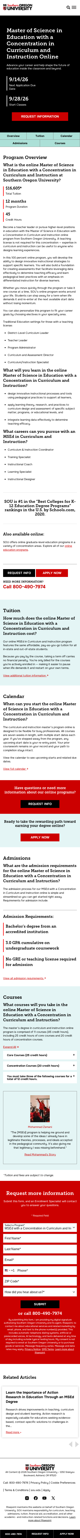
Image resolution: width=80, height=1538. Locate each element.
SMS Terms (48, 1349)
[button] (68, 7)
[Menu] (74, 7)
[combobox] (40, 1227)
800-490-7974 (29, 587)
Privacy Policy (39, 1482)
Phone (22, 1270)
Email (9, 1259)
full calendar (16, 769)
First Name (13, 1238)
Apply (46, 1490)
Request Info (19, 573)
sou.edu (36, 1490)
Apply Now (52, 573)
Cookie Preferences (63, 1482)
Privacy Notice (33, 1349)
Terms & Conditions (17, 1490)
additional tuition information (26, 675)
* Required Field (40, 1215)
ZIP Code (12, 1281)
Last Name (13, 1249)
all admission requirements (24, 978)
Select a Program (15, 1225)
